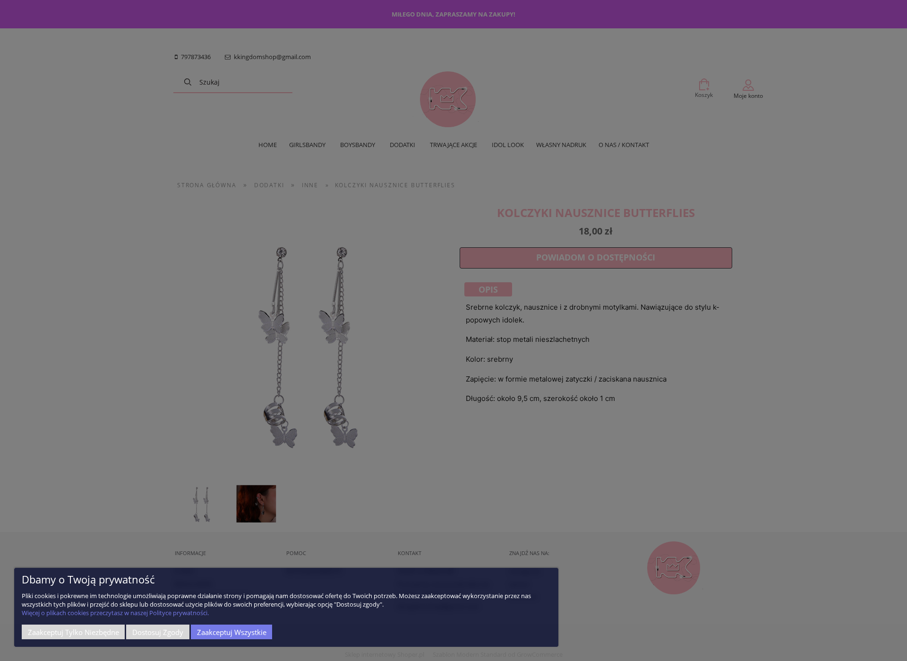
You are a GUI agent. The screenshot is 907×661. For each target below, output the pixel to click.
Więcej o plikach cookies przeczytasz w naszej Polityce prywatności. (115, 613)
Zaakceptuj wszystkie (231, 632)
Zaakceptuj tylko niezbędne (73, 632)
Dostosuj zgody (157, 632)
